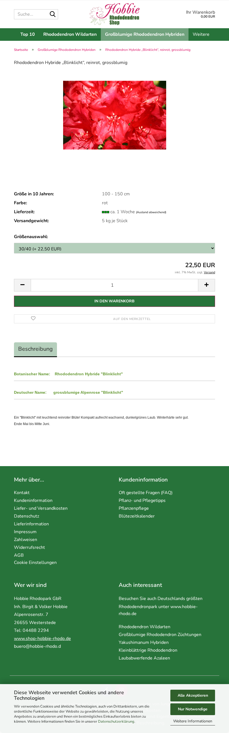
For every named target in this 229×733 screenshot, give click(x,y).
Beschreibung (35, 349)
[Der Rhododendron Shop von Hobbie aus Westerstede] (114, 14)
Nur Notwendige (192, 709)
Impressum (25, 532)
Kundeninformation (33, 500)
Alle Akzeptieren (193, 695)
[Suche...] (52, 15)
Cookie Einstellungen (35, 562)
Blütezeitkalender (137, 516)
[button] (22, 285)
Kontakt (22, 493)
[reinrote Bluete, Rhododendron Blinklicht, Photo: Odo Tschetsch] (114, 113)
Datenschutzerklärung (116, 721)
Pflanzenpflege (134, 508)
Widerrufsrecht (29, 547)
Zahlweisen (25, 540)
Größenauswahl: (31, 237)
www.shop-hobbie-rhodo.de (42, 638)
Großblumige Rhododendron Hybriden (144, 34)
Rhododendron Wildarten (70, 34)
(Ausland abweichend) (151, 212)
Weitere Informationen (192, 721)
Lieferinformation (31, 524)
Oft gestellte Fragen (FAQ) (146, 493)
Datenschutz (26, 516)
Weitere (201, 34)
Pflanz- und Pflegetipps (142, 500)
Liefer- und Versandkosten (41, 508)
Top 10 (27, 34)
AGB (19, 555)
